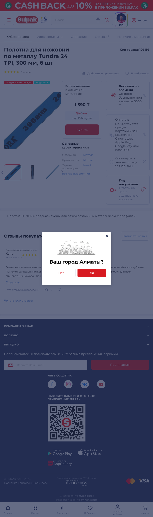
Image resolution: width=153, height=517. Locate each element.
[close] (107, 236)
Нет (61, 273)
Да (92, 273)
